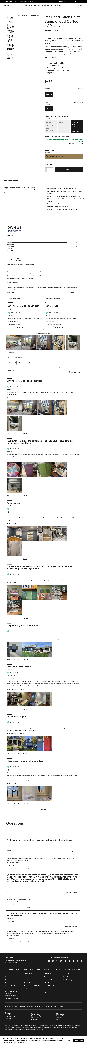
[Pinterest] (65, 961)
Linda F (47, 309)
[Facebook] (49, 961)
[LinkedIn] (77, 961)
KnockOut (9, 669)
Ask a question (15, 827)
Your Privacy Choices (11, 998)
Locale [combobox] (35, 362)
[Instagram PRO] (57, 961)
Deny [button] (69, 1040)
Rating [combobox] (9, 362)
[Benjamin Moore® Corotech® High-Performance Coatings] (13, 1016)
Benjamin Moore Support (13, 862)
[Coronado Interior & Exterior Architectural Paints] (64, 1016)
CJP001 (8, 884)
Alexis (8, 445)
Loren (8, 571)
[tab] (10, 20)
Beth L (9, 309)
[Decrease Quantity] (46, 170)
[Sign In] (75, 2)
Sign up (7, 960)
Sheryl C (9, 505)
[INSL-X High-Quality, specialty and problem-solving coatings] (39, 1016)
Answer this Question (71, 851)
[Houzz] (73, 961)
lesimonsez (9, 719)
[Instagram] (53, 961)
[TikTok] (81, 961)
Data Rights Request (11, 995)
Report (25, 433)
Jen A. (8, 763)
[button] (26, 1)
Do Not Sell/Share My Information (11, 992)
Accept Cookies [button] (78, 1040)
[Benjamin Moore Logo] (9, 5)
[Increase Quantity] (52, 170)
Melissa (9, 628)
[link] (79, 2)
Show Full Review (12, 321)
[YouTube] (61, 961)
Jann (7, 843)
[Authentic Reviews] (14, 230)
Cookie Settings (19, 1042)
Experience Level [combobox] (23, 362)
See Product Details (50, 57)
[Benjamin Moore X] (69, 961)
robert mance (9, 918)
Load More (43, 809)
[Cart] (82, 2)
